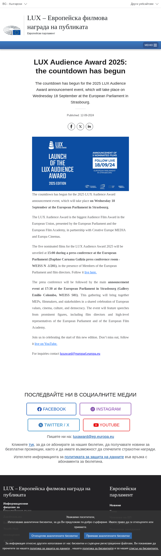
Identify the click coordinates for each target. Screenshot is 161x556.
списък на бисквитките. (144, 548)
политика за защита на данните (50, 548)
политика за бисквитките (98, 548)
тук (31, 445)
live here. (90, 272)
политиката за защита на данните (94, 457)
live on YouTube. (46, 344)
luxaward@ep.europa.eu (93, 437)
